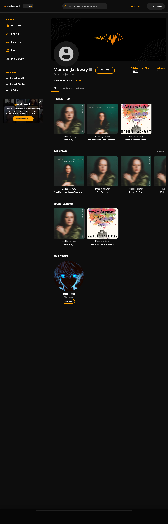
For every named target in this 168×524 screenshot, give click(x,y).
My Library (17, 58)
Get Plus (28, 6)
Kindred (68, 139)
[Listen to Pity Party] (102, 171)
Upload (157, 6)
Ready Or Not (136, 192)
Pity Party (101, 192)
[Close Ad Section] (40, 102)
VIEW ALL (161, 151)
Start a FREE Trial (23, 118)
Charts (15, 33)
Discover (16, 25)
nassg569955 (68, 293)
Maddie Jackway (69, 136)
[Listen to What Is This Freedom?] (136, 119)
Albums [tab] (80, 87)
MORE (79, 80)
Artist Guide (12, 90)
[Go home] (11, 6)
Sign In (140, 6)
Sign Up (133, 6)
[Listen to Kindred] (69, 119)
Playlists (16, 42)
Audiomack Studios (15, 84)
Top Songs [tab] (66, 87)
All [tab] (55, 87)
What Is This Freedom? (136, 139)
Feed (14, 50)
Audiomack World (15, 78)
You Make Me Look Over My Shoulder (102, 139)
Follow (105, 70)
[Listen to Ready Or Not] (136, 171)
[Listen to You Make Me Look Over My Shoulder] (102, 119)
